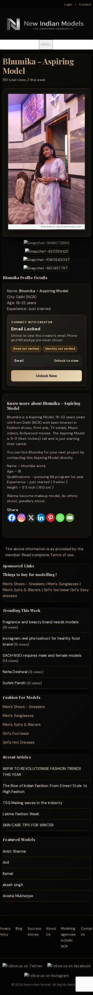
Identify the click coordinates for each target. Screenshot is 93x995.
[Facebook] (11, 517)
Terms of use (62, 554)
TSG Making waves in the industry (32, 802)
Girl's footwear (56, 589)
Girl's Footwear (16, 733)
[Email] (69, 517)
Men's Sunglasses (63, 583)
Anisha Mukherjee (18, 895)
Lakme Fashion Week (21, 814)
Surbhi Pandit (14, 683)
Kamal (8, 873)
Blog (19, 928)
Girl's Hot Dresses (19, 742)
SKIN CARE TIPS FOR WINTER (28, 825)
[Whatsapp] (60, 517)
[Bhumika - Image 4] (45, 268)
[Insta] (46, 975)
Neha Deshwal (15, 671)
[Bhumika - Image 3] (46, 260)
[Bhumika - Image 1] (46, 243)
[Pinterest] (50, 517)
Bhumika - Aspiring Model (38, 66)
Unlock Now (46, 376)
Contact (85, 4)
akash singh (13, 884)
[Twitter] (22, 966)
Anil (6, 862)
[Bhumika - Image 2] (46, 251)
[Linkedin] (40, 517)
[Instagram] (21, 517)
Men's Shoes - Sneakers (24, 583)
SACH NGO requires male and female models (42, 655)
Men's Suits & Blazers (22, 589)
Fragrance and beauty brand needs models (41, 622)
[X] (31, 517)
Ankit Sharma (14, 851)
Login (68, 4)
